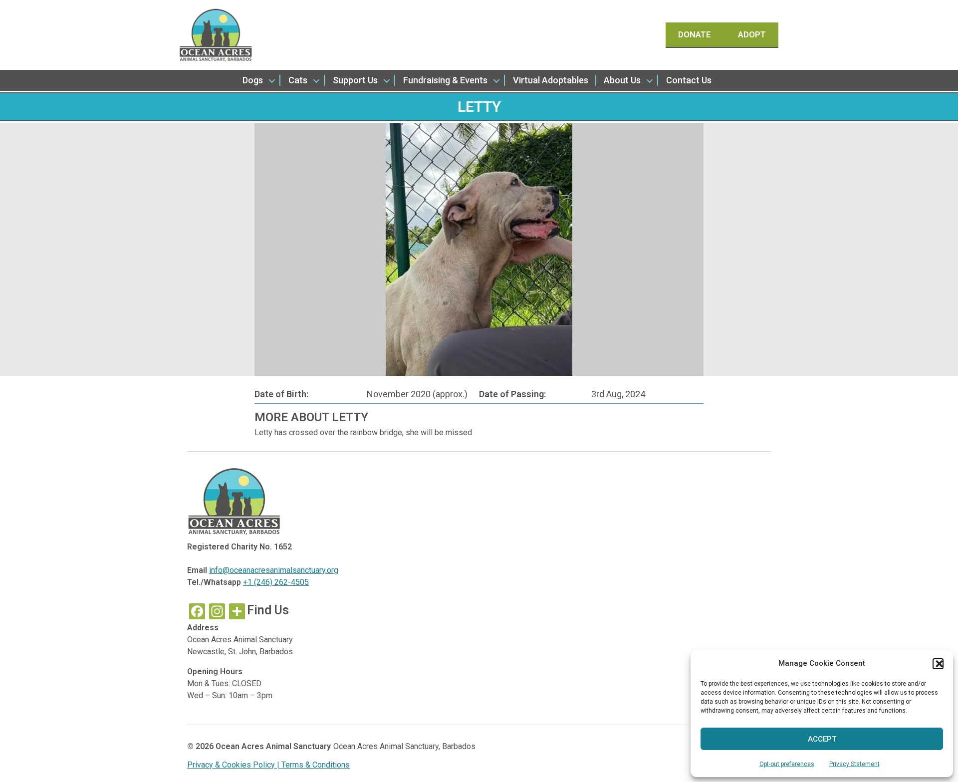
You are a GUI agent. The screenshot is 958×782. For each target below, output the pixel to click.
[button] (938, 664)
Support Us (355, 80)
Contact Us (689, 80)
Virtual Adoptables (550, 80)
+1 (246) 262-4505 (276, 582)
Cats (297, 80)
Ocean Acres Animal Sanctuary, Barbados (404, 746)
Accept (822, 739)
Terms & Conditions (315, 765)
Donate (695, 34)
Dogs (252, 80)
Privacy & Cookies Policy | (234, 765)
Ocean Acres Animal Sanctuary (273, 746)
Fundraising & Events (445, 80)
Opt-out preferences (786, 764)
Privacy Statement (854, 764)
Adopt (752, 34)
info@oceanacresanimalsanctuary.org (273, 570)
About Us (622, 80)
